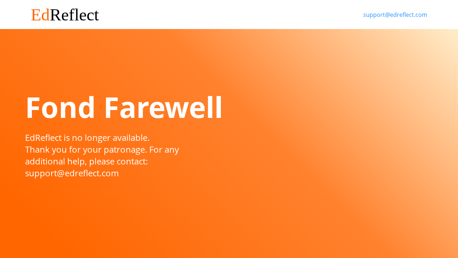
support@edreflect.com (395, 15)
